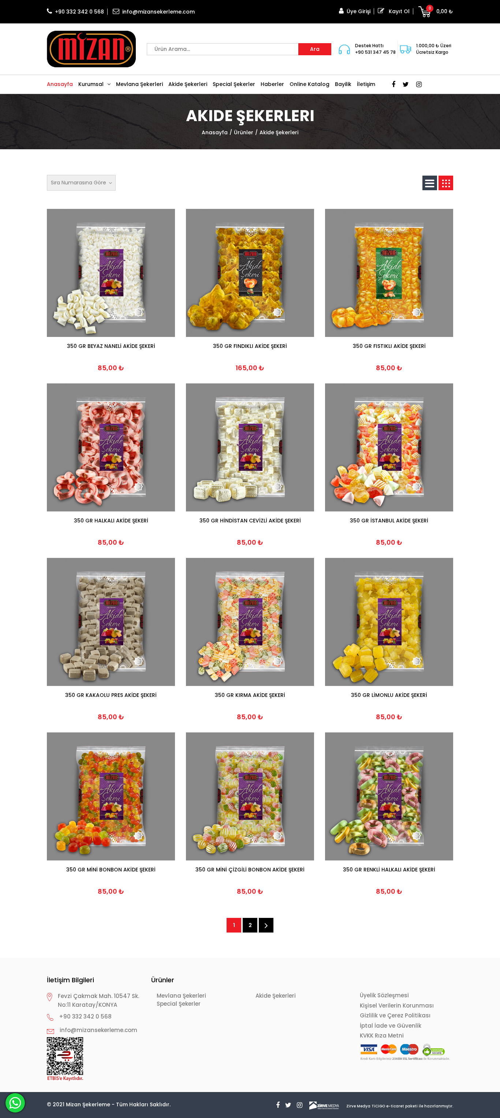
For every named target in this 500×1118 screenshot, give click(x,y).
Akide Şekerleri (187, 84)
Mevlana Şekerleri (139, 84)
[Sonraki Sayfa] (266, 925)
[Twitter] (404, 84)
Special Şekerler (234, 84)
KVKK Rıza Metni (382, 1035)
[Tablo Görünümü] (446, 183)
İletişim (366, 84)
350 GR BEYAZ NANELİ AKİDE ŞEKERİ (111, 346)
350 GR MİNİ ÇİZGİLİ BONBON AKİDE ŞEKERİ (250, 869)
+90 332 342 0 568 (79, 11)
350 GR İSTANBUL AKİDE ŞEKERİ (389, 520)
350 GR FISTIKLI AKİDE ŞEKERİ (389, 346)
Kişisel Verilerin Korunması (397, 1005)
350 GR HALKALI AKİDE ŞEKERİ (111, 520)
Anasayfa (60, 84)
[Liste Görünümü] (429, 183)
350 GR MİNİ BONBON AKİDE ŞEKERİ (111, 869)
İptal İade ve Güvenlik (390, 1025)
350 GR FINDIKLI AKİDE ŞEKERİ (250, 346)
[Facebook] (391, 84)
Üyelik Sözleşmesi (384, 995)
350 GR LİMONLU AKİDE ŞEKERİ (389, 695)
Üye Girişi (358, 11)
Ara (315, 49)
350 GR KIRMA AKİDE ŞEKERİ (250, 695)
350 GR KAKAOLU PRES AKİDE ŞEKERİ (111, 695)
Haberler (272, 84)
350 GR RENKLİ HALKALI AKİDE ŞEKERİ (389, 869)
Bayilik (343, 84)
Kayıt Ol (398, 11)
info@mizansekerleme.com (158, 11)
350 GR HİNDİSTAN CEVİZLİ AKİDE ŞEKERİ (250, 520)
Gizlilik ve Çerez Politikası (395, 1015)
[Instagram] (417, 84)
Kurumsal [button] (91, 84)
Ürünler (243, 132)
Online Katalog (309, 84)
